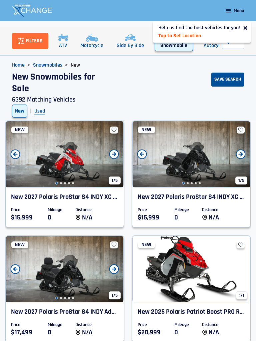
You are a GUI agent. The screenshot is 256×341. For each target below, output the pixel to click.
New (19, 111)
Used (39, 111)
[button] (56, 183)
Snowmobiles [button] (47, 65)
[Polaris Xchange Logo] (32, 11)
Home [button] (18, 65)
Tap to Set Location (179, 35)
